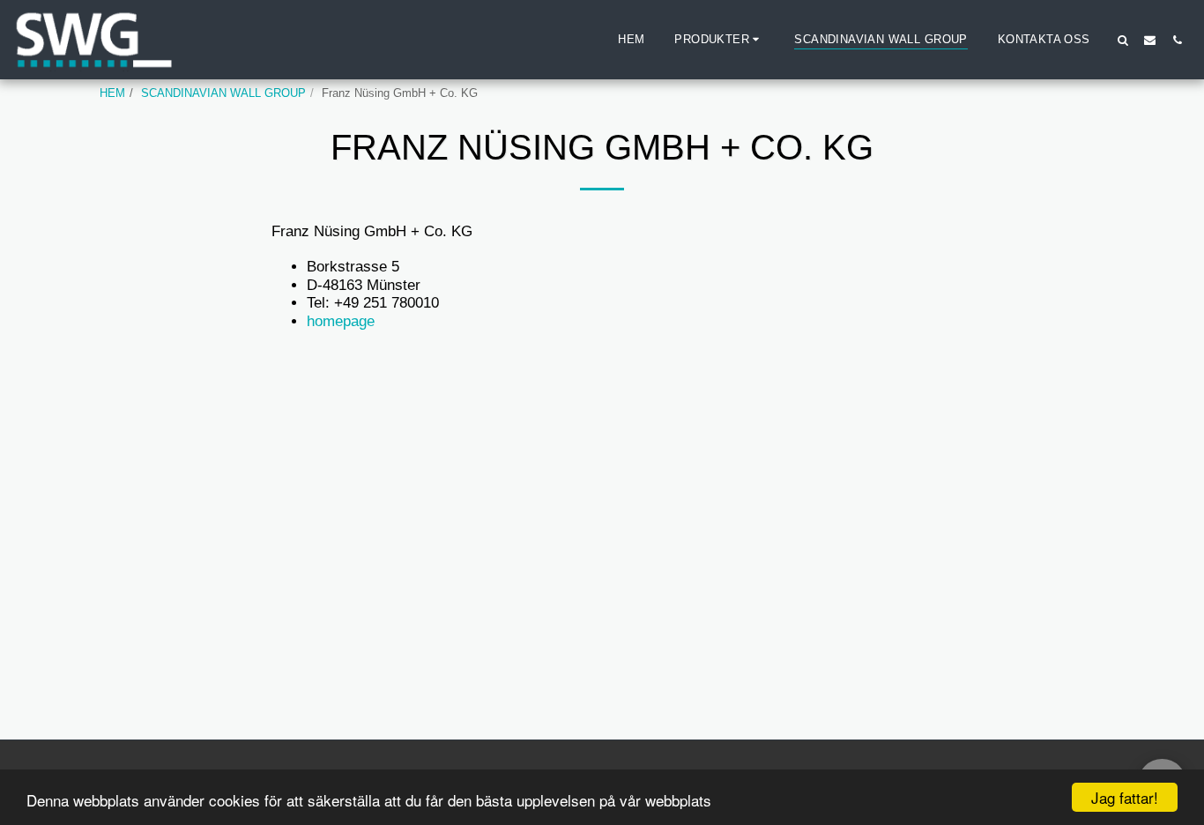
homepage (341, 321)
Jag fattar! (1124, 797)
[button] (719, 39)
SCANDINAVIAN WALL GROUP (223, 93)
